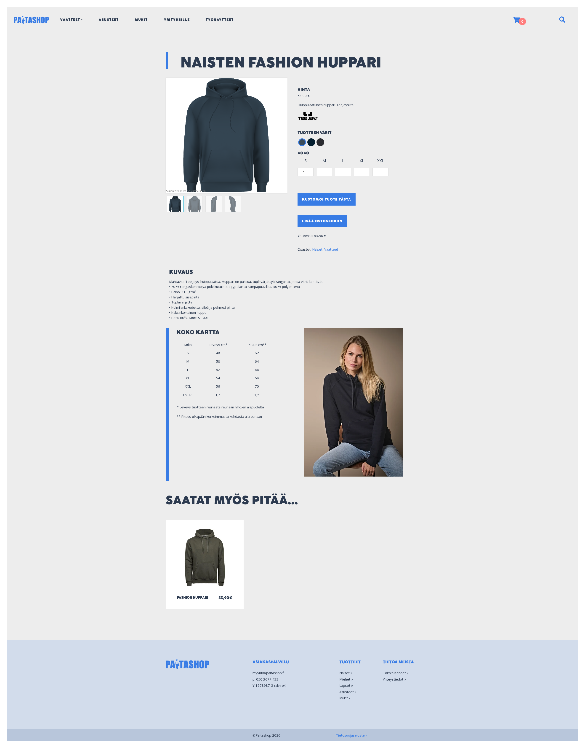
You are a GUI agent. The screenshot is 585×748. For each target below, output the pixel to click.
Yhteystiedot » (394, 679)
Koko (303, 153)
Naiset (317, 249)
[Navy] (311, 142)
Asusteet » (347, 691)
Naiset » (345, 672)
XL (362, 160)
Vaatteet (70, 19)
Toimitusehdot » (396, 672)
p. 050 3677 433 (266, 679)
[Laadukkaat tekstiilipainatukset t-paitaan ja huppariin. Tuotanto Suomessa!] (31, 20)
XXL (380, 160)
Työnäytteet (220, 19)
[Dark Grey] (302, 142)
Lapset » (346, 685)
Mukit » (345, 698)
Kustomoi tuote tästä (326, 199)
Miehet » (346, 679)
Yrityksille (177, 19)
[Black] (320, 142)
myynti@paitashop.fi (269, 672)
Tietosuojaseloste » (351, 735)
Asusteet (109, 19)
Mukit (141, 19)
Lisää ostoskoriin (322, 221)
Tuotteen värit (315, 133)
